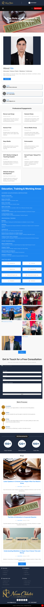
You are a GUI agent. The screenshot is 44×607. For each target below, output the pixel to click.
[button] (32, 8)
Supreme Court (6, 580)
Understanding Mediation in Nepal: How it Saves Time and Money (22, 19)
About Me (26, 572)
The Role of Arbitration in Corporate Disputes (22, 517)
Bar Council (5, 582)
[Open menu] (3, 8)
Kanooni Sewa (27, 582)
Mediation (5, 574)
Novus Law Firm (27, 580)
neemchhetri (19, 486)
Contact (26, 570)
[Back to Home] (7, 3)
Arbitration (5, 572)
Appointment (37, 8)
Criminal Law (5, 570)
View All (22, 352)
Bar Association (6, 584)
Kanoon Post (26, 584)
